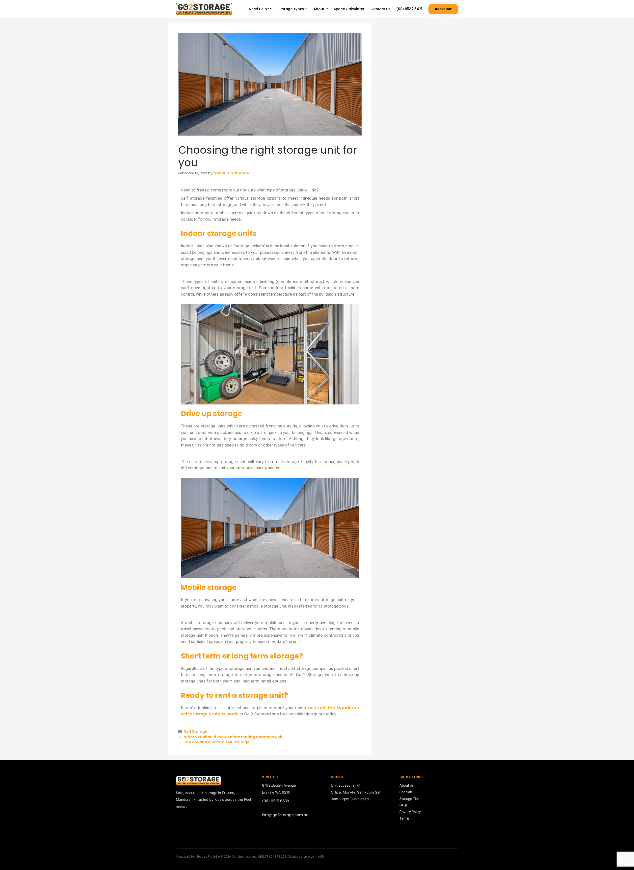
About (319, 8)
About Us (406, 785)
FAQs (403, 805)
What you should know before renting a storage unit (233, 736)
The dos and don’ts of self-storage (216, 742)
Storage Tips (409, 799)
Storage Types (291, 8)
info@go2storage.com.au (285, 814)
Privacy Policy (410, 812)
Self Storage (195, 731)
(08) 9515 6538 (275, 801)
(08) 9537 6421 (409, 8)
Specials (406, 792)
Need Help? (259, 8)
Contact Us (380, 8)
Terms (404, 818)
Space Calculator (349, 8)
